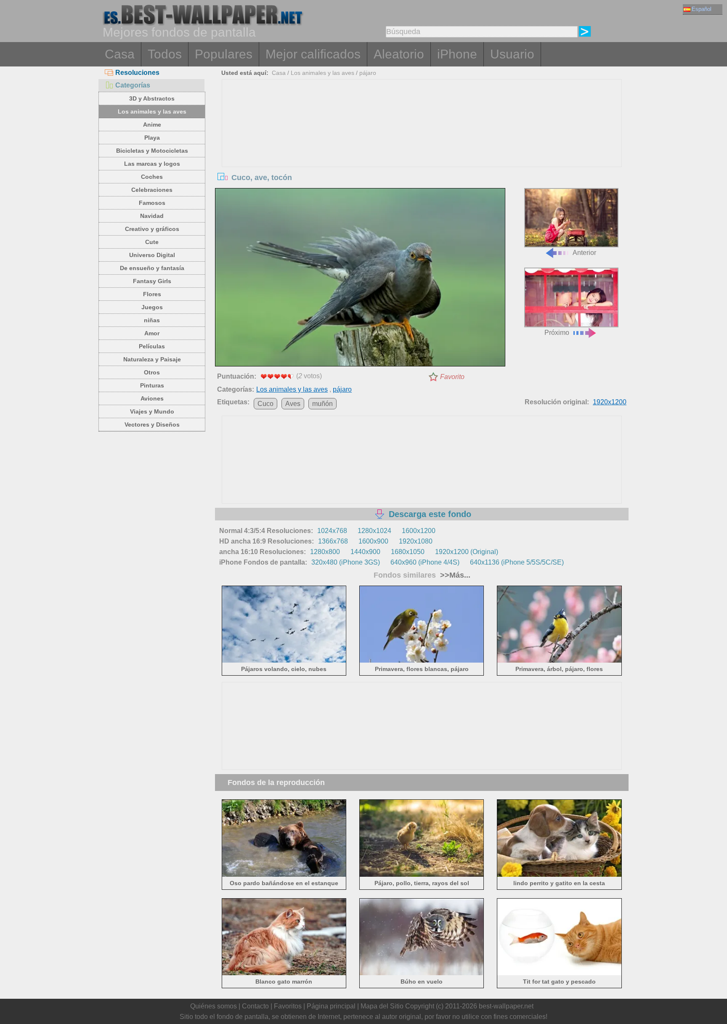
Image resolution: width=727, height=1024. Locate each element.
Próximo (556, 332)
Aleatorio (399, 54)
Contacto (255, 1006)
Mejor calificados (313, 54)
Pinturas (152, 385)
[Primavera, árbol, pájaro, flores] (559, 661)
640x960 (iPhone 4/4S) (424, 562)
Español (701, 9)
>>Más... (454, 575)
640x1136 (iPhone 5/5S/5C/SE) (517, 562)
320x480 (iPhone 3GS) (345, 562)
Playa (152, 137)
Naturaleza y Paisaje (152, 359)
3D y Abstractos (152, 98)
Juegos (152, 307)
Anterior (584, 252)
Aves (292, 403)
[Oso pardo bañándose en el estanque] (284, 874)
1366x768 (333, 541)
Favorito (452, 376)
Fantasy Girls (152, 281)
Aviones (152, 398)
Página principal (331, 1006)
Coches (152, 176)
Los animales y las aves (152, 111)
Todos (165, 54)
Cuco (265, 403)
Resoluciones (137, 72)
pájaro (367, 72)
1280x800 (325, 551)
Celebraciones (151, 189)
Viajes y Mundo (152, 411)
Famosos (152, 202)
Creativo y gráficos (152, 228)
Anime (152, 124)
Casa (120, 54)
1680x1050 (408, 551)
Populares (223, 54)
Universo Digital (152, 255)
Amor (151, 333)
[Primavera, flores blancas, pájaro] (422, 661)
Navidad (152, 215)
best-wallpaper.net (506, 1006)
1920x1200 (609, 402)
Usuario (512, 54)
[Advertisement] (422, 143)
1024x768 (332, 530)
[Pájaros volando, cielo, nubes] (284, 661)
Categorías (132, 85)
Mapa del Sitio (382, 1006)
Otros (152, 372)
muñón (322, 403)
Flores (152, 294)
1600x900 (373, 541)
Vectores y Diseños (152, 424)
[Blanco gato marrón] (284, 973)
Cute (152, 242)
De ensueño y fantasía (152, 268)
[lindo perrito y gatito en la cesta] (559, 874)
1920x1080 (415, 541)
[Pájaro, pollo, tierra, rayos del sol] (422, 874)
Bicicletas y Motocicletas (152, 150)
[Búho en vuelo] (422, 973)
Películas (152, 346)
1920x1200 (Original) (466, 551)
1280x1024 (374, 530)
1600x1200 (418, 530)
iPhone (457, 54)
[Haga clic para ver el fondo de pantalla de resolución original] (360, 278)
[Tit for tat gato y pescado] (559, 973)
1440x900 (365, 551)
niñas (152, 320)
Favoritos (288, 1006)
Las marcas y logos (152, 163)
